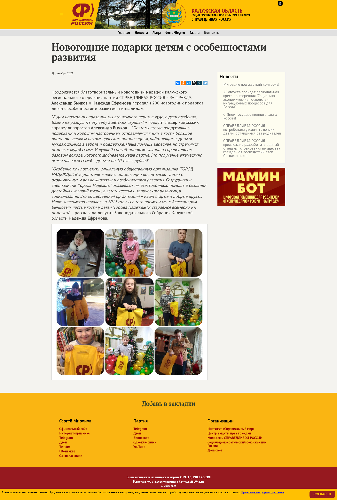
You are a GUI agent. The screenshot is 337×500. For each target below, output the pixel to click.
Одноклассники (70, 455)
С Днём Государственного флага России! (248, 116)
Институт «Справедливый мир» (231, 428)
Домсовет (215, 450)
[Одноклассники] (183, 83)
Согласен (322, 494)
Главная (123, 32)
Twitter (64, 446)
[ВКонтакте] (178, 83)
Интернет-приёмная (74, 433)
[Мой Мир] (188, 83)
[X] (194, 83)
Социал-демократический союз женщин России (237, 443)
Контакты (212, 32)
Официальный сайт (73, 428)
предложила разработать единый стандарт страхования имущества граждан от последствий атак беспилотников (249, 148)
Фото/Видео (175, 32)
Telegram (66, 437)
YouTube (139, 446)
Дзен (63, 442)
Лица (157, 32)
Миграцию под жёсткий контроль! (249, 85)
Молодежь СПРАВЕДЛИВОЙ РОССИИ (235, 437)
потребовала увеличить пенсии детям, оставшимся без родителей (250, 129)
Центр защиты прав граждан (229, 433)
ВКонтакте (67, 451)
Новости (141, 32)
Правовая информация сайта (262, 492)
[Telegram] (205, 83)
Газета (195, 32)
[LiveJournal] (199, 83)
